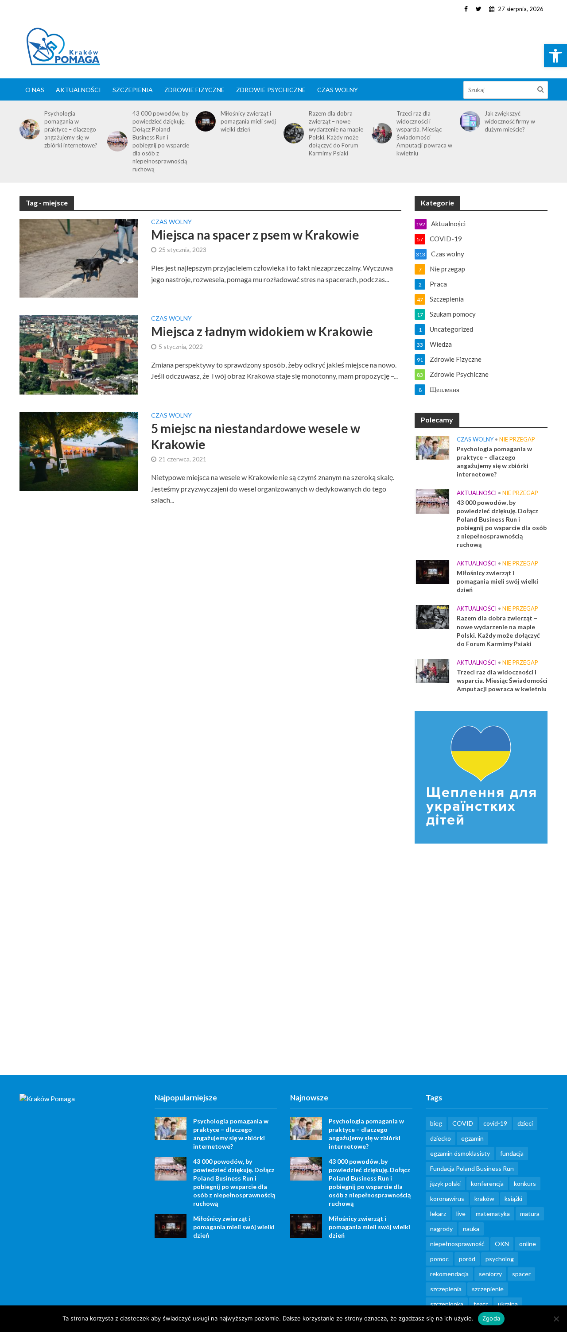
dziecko (440, 1138)
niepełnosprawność (457, 1243)
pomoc (439, 1258)
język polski (445, 1183)
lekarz (438, 1213)
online (527, 1243)
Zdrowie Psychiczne (271, 89)
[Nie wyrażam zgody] (555, 1318)
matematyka (493, 1213)
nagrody (441, 1228)
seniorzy (490, 1274)
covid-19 (495, 1123)
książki (513, 1198)
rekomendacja (449, 1274)
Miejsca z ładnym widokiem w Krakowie (262, 331)
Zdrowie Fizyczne (194, 89)
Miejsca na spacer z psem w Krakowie (255, 234)
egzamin (472, 1138)
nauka (471, 1228)
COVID (462, 1123)
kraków (484, 1198)
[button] (555, 55)
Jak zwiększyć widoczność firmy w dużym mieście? (510, 121)
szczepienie (488, 1289)
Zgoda (491, 1318)
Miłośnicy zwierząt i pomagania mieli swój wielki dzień (248, 121)
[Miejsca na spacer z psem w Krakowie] (78, 257)
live (461, 1213)
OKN (502, 1243)
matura (530, 1213)
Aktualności (78, 89)
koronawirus (447, 1198)
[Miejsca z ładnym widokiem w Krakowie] (78, 354)
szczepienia (446, 1289)
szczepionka (446, 1304)
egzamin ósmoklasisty (460, 1153)
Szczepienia (133, 89)
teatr (481, 1304)
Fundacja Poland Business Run (472, 1168)
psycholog (499, 1258)
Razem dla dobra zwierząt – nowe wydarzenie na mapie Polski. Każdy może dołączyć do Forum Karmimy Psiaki (336, 133)
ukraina (508, 1304)
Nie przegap (517, 439)
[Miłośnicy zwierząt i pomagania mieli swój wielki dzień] (204, 121)
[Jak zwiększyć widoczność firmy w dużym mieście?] (468, 121)
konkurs (525, 1183)
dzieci (525, 1123)
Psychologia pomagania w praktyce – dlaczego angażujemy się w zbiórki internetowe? (70, 129)
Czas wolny (337, 89)
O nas (34, 89)
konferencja (487, 1183)
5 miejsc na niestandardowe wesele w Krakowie (255, 436)
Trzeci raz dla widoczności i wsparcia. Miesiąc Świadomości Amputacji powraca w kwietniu (424, 133)
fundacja (512, 1153)
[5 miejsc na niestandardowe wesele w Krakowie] (78, 450)
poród (467, 1258)
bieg (436, 1123)
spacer (521, 1274)
